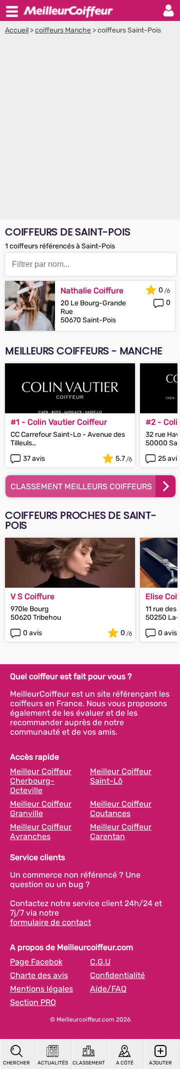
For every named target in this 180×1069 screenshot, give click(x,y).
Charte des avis (39, 975)
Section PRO (33, 1002)
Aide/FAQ (108, 989)
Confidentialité (117, 975)
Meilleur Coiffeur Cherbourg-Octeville (41, 781)
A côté (125, 1063)
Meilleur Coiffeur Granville (41, 808)
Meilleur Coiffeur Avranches (41, 831)
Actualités (53, 1063)
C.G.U (100, 962)
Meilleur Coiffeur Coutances (121, 808)
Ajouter (160, 1063)
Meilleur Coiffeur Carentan (121, 831)
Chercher (16, 1063)
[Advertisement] (90, 129)
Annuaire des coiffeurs (68, 10)
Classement (88, 1063)
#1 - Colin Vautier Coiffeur (58, 422)
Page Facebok (36, 962)
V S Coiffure (32, 596)
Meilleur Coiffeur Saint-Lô (121, 776)
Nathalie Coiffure (92, 290)
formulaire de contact (50, 922)
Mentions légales (41, 989)
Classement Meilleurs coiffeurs (81, 486)
